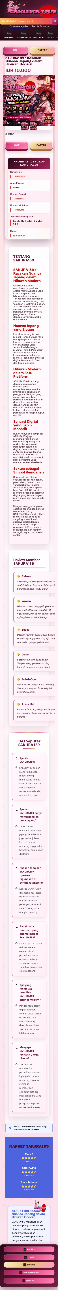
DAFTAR (42, 50)
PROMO (30, 1250)
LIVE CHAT (31, 1280)
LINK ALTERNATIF (31, 1272)
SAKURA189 (20, 285)
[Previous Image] (5, 101)
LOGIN (15, 50)
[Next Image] (52, 101)
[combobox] (26, 21)
